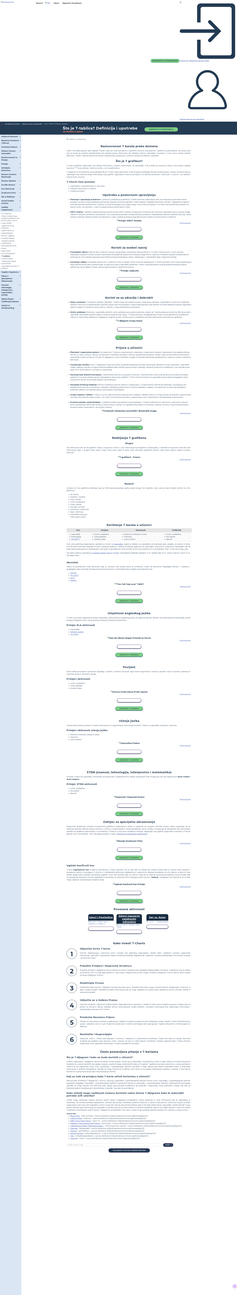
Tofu (72, 1136)
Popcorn (73, 1131)
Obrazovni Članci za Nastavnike (32, 124)
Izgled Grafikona (7, 230)
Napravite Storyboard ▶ (161, 129)
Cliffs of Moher (76, 1118)
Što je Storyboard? (8, 253)
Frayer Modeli (6, 223)
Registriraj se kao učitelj (199, 61)
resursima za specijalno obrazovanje (132, 834)
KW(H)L (73, 581)
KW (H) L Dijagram (8, 236)
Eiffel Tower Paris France (80, 1121)
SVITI (72, 578)
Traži (167, 1145)
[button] (48, 3)
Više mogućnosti (185, 223)
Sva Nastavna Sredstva (12, 124)
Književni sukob (76, 632)
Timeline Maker (7, 259)
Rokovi (3, 248)
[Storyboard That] (7, 2)
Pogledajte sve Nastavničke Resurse (129, 1150)
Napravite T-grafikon (129, 237)
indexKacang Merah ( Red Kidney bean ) (87, 1126)
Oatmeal (74, 1128)
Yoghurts (74, 1138)
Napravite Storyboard (71, 3)
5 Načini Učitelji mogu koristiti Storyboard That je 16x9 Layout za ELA (10, 218)
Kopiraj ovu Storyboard (129, 229)
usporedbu (118, 544)
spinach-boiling (76, 1133)
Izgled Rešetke (7, 233)
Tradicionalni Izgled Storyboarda (8, 262)
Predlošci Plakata (7, 238)
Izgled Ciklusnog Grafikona (7, 227)
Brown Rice (75, 1116)
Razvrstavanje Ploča (8, 246)
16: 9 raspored (6, 213)
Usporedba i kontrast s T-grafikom (10, 267)
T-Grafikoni (5, 256)
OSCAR (73, 573)
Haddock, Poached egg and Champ (85, 1123)
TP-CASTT (75, 539)
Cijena (56, 3)
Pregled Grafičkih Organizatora (7, 242)
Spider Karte (6, 251)
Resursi (39, 3)
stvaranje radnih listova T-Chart (105, 553)
